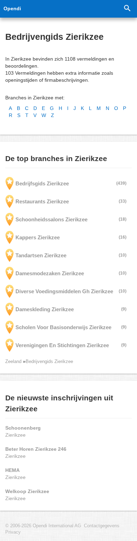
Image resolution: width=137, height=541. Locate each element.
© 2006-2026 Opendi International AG (43, 525)
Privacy (13, 532)
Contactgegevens (101, 525)
